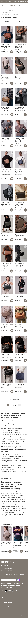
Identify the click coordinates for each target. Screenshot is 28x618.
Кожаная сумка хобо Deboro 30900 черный (19, 296)
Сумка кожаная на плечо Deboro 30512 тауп (20, 235)
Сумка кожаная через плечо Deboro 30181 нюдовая (6, 109)
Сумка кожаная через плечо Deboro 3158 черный (6, 78)
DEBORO (11, 10)
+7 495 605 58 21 (6, 570)
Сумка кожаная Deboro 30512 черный (6, 204)
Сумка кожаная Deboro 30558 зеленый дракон (6, 356)
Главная (3, 10)
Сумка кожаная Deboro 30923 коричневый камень (6, 47)
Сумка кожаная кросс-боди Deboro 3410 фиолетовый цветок (19, 173)
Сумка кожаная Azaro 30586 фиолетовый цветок (19, 387)
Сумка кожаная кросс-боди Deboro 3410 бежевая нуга (6, 172)
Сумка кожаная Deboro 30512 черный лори (19, 265)
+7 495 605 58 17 (7, 568)
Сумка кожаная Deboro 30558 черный (6, 386)
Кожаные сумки (6, 12)
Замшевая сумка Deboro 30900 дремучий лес (6, 296)
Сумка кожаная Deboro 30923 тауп (6, 544)
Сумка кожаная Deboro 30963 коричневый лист (20, 326)
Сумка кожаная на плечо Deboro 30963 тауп (7, 326)
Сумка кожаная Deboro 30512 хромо (6, 235)
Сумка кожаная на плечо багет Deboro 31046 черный (20, 47)
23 (15, 405)
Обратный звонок (8, 580)
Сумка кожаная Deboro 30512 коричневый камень (6, 266)
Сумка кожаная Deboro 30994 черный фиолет (20, 108)
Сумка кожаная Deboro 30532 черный (19, 77)
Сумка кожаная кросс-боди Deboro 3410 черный (19, 141)
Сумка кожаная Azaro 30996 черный (6, 140)
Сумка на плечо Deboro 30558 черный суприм (20, 356)
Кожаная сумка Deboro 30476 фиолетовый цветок (17, 545)
